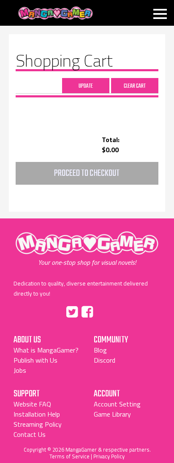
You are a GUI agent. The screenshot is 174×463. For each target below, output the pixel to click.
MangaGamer (55, 13)
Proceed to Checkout (87, 173)
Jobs (20, 370)
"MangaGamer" (87, 248)
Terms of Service (69, 456)
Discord (104, 360)
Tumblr (105, 310)
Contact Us (30, 434)
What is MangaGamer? (46, 350)
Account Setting (117, 404)
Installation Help (37, 414)
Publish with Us (35, 360)
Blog (100, 350)
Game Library (112, 414)
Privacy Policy (109, 456)
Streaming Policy (38, 424)
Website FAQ (32, 404)
